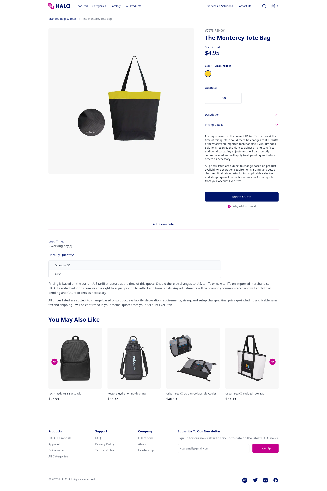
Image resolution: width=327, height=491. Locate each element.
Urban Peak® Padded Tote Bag (244, 393)
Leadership (146, 450)
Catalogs (116, 6)
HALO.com (145, 438)
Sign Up (265, 448)
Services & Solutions (220, 6)
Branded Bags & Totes (62, 18)
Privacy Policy (104, 444)
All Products (133, 6)
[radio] (208, 74)
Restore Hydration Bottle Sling (126, 393)
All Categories (58, 456)
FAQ (98, 438)
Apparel (54, 444)
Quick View (75, 382)
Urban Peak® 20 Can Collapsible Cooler (191, 393)
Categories (99, 6)
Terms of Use (104, 450)
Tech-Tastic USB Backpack (64, 393)
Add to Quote (241, 197)
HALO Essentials (60, 438)
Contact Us (244, 6)
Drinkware (56, 450)
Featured (82, 6)
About (142, 444)
